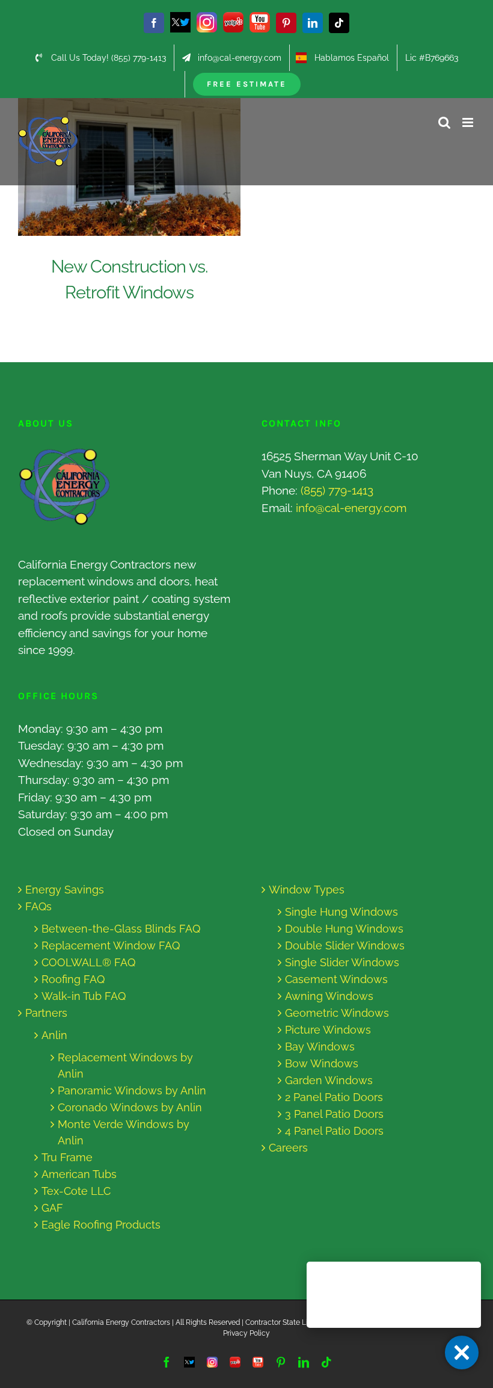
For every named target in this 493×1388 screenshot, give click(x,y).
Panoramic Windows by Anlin (132, 1090)
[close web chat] (462, 1352)
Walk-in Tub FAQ (83, 996)
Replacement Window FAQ (110, 945)
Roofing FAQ (73, 979)
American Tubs (79, 1174)
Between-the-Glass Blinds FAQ (120, 928)
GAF (52, 1207)
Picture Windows (328, 1029)
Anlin (54, 1035)
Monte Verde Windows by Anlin (123, 1132)
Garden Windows (329, 1080)
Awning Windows (329, 996)
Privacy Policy (246, 1333)
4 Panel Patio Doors (334, 1130)
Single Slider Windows (342, 962)
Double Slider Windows (345, 945)
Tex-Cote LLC (76, 1191)
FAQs (38, 906)
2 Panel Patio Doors (334, 1097)
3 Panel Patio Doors (334, 1114)
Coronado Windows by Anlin (130, 1107)
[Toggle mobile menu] (468, 122)
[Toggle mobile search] (444, 122)
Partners (46, 1013)
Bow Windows (321, 1063)
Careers (288, 1147)
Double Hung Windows (344, 928)
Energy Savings (64, 889)
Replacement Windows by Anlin (125, 1065)
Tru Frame (67, 1157)
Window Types (306, 889)
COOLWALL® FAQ (88, 962)
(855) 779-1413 (337, 490)
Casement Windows (336, 979)
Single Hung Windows (341, 911)
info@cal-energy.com (351, 507)
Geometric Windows (337, 1013)
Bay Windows (320, 1046)
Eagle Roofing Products (101, 1224)
